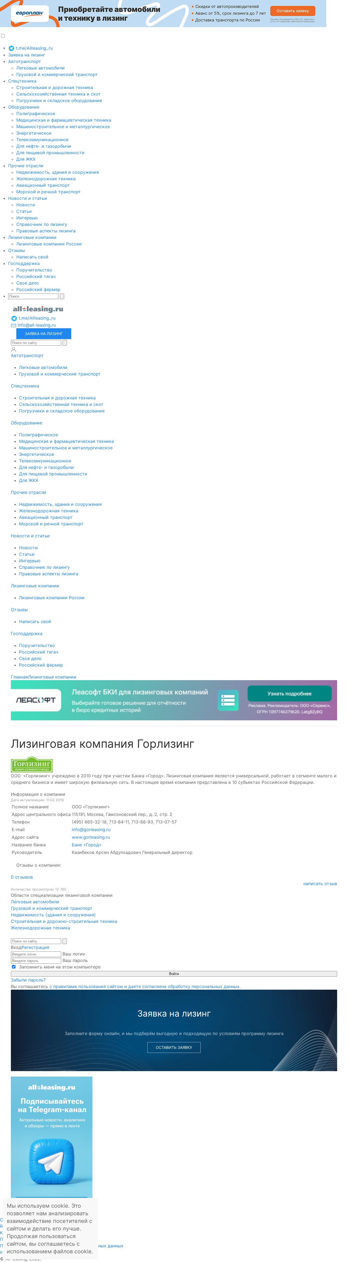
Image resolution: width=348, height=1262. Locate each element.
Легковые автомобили (40, 68)
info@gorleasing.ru (91, 829)
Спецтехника (22, 81)
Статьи (24, 211)
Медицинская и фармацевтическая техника (63, 120)
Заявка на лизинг (26, 55)
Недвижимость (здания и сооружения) (53, 914)
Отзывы (16, 250)
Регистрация (35, 947)
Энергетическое (33, 133)
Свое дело (27, 283)
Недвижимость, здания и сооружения (57, 172)
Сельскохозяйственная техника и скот (58, 94)
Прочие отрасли (26, 165)
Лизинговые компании (32, 237)
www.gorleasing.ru (91, 837)
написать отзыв (320, 883)
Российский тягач (35, 276)
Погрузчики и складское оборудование (59, 100)
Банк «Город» (86, 844)
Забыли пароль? (28, 980)
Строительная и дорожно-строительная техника (64, 921)
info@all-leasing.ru (36, 325)
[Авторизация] (13, 349)
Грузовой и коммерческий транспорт (57, 74)
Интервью (27, 217)
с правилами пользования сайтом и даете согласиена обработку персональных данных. (145, 986)
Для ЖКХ (25, 159)
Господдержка (24, 263)
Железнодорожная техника (46, 178)
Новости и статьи (27, 198)
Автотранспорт (24, 61)
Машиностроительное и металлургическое (63, 126)
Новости (25, 204)
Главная (19, 677)
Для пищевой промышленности (50, 152)
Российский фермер (38, 289)
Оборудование (23, 107)
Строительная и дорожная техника (54, 87)
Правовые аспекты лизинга (46, 231)
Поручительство (34, 270)
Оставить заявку (174, 1047)
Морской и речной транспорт (48, 191)
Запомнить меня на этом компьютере (59, 967)
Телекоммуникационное (42, 139)
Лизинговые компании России (49, 244)
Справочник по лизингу (41, 224)
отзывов (22, 877)
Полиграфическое (35, 113)
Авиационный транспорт (43, 185)
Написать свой (32, 257)
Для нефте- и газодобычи (43, 146)
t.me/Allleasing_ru (34, 48)
